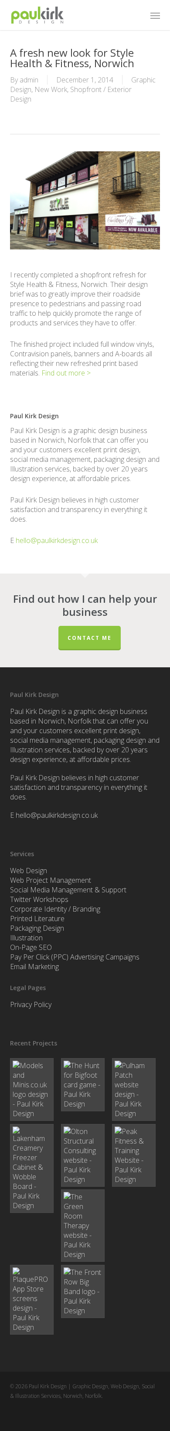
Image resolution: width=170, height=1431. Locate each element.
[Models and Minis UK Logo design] (34, 1089)
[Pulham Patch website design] (136, 1089)
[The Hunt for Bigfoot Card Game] (85, 1084)
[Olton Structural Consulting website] (85, 1155)
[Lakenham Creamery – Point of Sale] (34, 1168)
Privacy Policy (30, 1004)
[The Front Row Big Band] (85, 1291)
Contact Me (90, 638)
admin (29, 80)
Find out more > (66, 373)
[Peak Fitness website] (136, 1155)
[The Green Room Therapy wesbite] (85, 1225)
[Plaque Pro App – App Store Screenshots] (34, 1300)
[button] (155, 15)
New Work (50, 89)
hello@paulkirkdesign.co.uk (57, 540)
